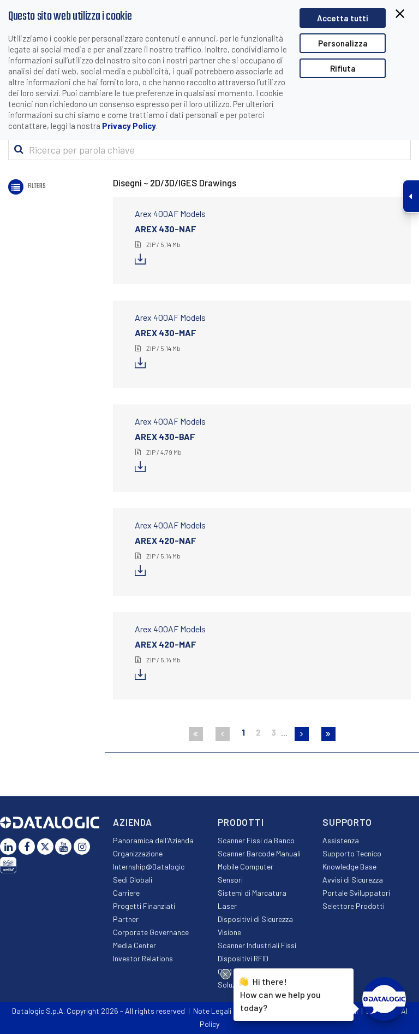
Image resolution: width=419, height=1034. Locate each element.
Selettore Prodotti (353, 905)
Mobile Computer (245, 866)
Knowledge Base (349, 866)
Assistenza (340, 840)
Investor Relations (143, 958)
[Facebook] (27, 846)
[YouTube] (63, 846)
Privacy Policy (129, 126)
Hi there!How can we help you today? (280, 994)
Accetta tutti (342, 18)
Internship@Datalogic (148, 866)
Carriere (126, 892)
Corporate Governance (151, 932)
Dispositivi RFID (243, 958)
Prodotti (241, 821)
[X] (45, 846)
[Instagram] (82, 846)
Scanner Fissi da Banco (256, 840)
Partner (126, 919)
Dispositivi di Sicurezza (255, 919)
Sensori (230, 879)
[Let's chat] (384, 999)
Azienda (132, 821)
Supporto (347, 821)
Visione (229, 932)
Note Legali (212, 1010)
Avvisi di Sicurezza (352, 879)
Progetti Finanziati (144, 905)
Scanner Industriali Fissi (257, 945)
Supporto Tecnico (351, 853)
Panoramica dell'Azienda (153, 840)
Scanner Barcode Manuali (259, 853)
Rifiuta (343, 68)
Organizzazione (138, 853)
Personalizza (343, 43)
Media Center (134, 945)
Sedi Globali (132, 879)
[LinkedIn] (8, 846)
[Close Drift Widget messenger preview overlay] (225, 974)
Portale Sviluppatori (356, 892)
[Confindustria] (8, 865)
